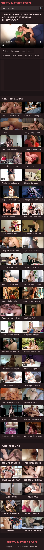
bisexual (28, 56)
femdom (6, 56)
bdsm (30, 51)
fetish (5, 51)
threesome (15, 51)
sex (23, 51)
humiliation (17, 56)
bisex (37, 56)
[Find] (41, 8)
